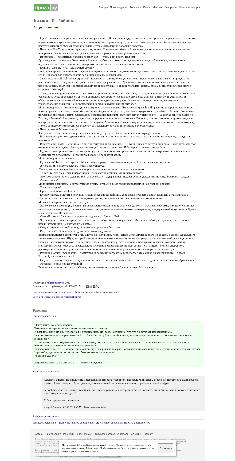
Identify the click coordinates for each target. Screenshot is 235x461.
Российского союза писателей (109, 456)
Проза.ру (148, 433)
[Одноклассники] (91, 286)
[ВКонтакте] (87, 286)
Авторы (103, 7)
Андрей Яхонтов (46, 27)
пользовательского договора (162, 439)
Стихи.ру (136, 433)
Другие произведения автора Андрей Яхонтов (57, 297)
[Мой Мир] (94, 286)
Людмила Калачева (44, 362)
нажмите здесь (91, 451)
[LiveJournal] (97, 286)
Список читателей (42, 292)
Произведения (118, 7)
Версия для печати (63, 292)
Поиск (146, 7)
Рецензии (135, 7)
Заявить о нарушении (106, 292)
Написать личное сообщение (76, 422)
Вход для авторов (190, 7)
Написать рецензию (44, 315)
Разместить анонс (84, 292)
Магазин (158, 7)
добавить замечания (47, 371)
